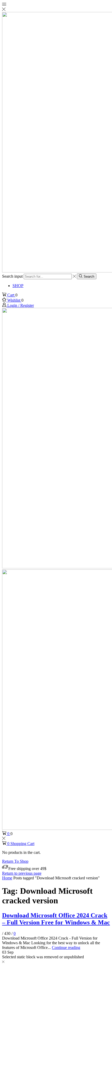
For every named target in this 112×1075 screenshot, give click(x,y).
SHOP (18, 285)
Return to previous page (21, 873)
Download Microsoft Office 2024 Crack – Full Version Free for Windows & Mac (56, 919)
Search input (12, 276)
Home (7, 878)
